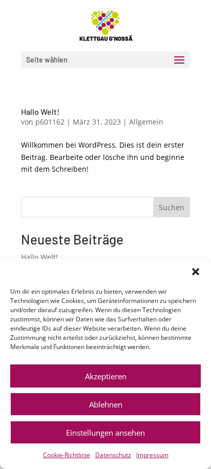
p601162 (50, 122)
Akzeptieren (105, 376)
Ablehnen (105, 404)
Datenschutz (113, 455)
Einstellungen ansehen (105, 432)
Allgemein (146, 122)
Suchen (171, 207)
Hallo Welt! (40, 111)
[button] (196, 272)
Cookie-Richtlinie (66, 455)
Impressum (152, 455)
